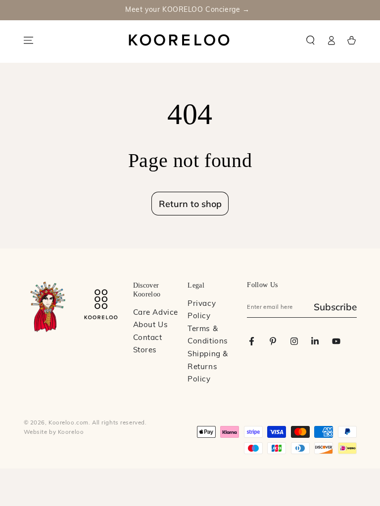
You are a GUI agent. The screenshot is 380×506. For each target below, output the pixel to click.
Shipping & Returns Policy (208, 367)
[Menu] (28, 40)
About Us (150, 325)
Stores (145, 350)
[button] (310, 40)
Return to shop (190, 204)
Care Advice (155, 313)
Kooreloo (71, 432)
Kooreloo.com (68, 423)
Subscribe (335, 307)
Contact (147, 338)
